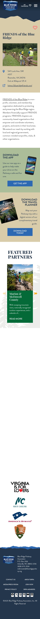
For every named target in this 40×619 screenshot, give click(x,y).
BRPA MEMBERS (29, 589)
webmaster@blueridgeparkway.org (27, 569)
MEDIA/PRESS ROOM (10, 584)
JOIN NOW (29, 584)
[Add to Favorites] (35, 28)
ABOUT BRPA (29, 579)
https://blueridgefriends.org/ (20, 85)
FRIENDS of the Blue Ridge (15, 99)
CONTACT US (10, 579)
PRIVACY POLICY (11, 589)
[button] (35, 293)
